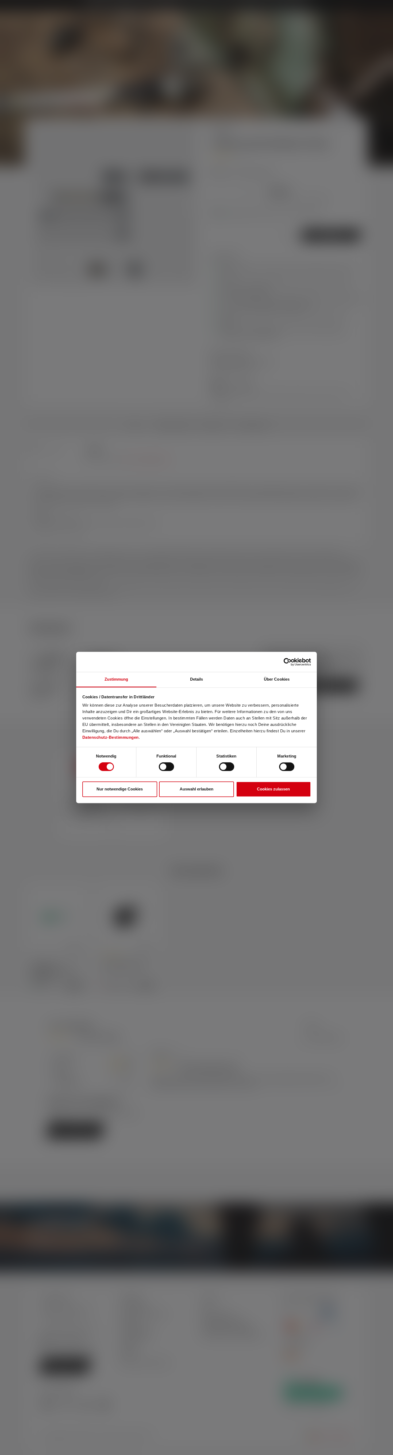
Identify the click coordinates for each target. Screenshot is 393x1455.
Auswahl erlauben (196, 789)
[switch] (166, 767)
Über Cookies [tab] (277, 679)
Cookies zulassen (273, 789)
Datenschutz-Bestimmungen (110, 737)
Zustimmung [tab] (116, 679)
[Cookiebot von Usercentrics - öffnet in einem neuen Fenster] (287, 662)
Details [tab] (196, 679)
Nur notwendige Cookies (120, 789)
